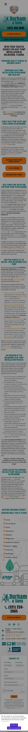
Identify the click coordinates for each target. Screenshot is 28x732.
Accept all (14, 725)
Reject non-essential (14, 728)
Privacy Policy (5, 721)
